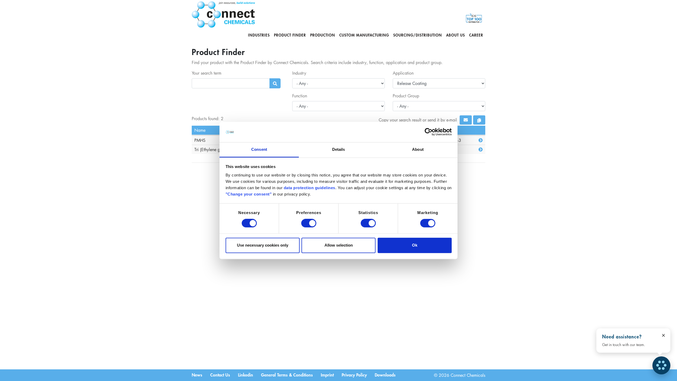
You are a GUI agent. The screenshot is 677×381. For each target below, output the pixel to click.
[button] (466, 120)
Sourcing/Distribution (417, 35)
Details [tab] (338, 149)
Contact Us (220, 374)
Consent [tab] (259, 149)
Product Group (406, 96)
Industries (259, 35)
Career (476, 35)
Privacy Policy (354, 374)
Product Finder (290, 35)
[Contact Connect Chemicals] (661, 365)
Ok (414, 245)
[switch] (308, 223)
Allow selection (338, 245)
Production (322, 35)
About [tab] (418, 149)
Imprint (327, 374)
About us (455, 35)
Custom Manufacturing (364, 35)
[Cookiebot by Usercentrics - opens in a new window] (428, 132)
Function (299, 96)
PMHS (199, 140)
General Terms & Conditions (287, 374)
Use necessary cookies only (262, 245)
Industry (299, 73)
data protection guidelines (309, 187)
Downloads (385, 374)
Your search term (206, 73)
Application (403, 73)
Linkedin (245, 374)
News (197, 374)
